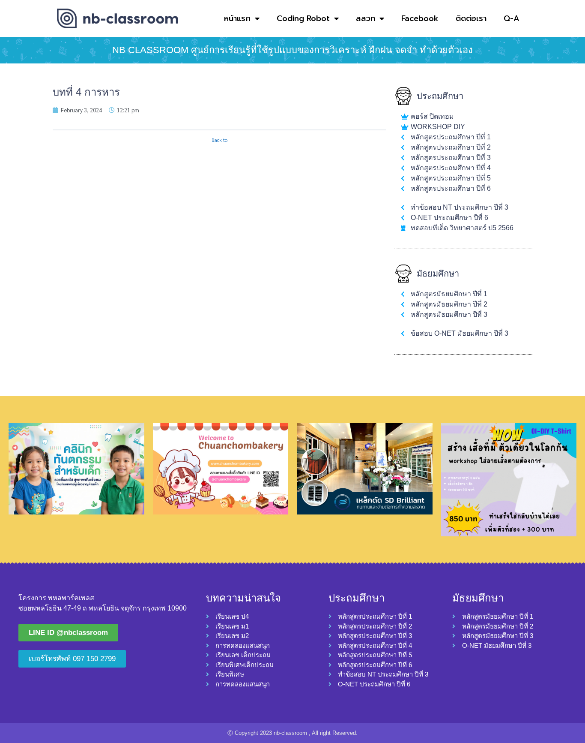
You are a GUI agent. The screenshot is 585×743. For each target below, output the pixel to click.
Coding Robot (303, 18)
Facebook (420, 18)
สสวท (365, 18)
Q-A (511, 18)
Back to (219, 140)
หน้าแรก (237, 18)
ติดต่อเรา (471, 18)
